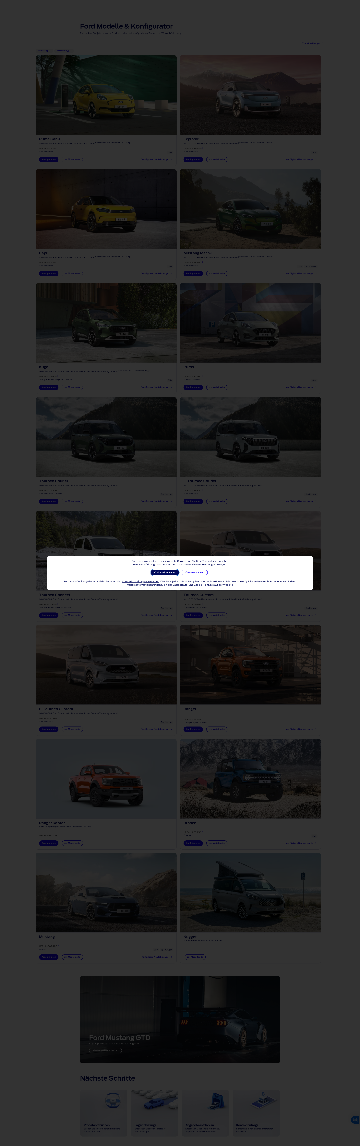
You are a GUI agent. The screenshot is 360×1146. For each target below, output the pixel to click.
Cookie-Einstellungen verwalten (140, 581)
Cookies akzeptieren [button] (164, 572)
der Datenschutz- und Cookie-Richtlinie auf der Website (200, 585)
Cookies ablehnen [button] (195, 572)
